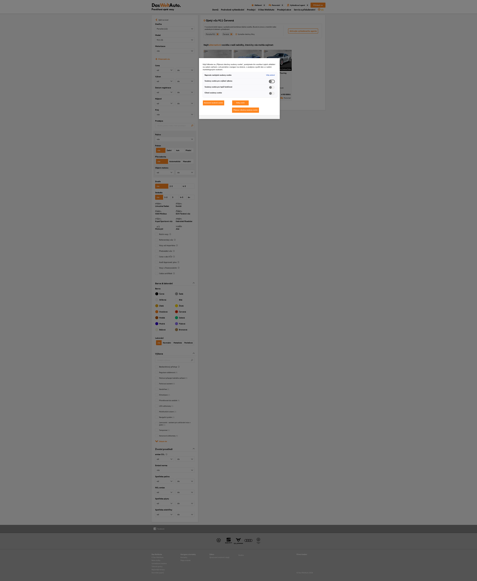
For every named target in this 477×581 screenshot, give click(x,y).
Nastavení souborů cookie (213, 103)
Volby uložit (240, 103)
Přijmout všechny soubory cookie (245, 110)
